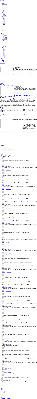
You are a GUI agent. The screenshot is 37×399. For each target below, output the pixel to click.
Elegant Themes (3, 398)
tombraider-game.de (3, 391)
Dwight (2, 380)
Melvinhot (3, 238)
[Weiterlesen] (27, 160)
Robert (1, 148)
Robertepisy (3, 185)
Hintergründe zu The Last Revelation (8, 85)
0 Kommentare (13, 85)
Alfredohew (3, 368)
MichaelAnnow (3, 249)
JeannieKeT (3, 166)
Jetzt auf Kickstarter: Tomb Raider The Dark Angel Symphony (8, 148)
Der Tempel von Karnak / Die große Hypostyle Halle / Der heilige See (23, 95)
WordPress (9, 398)
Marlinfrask (3, 253)
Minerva (1, 85)
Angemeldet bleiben (2, 145)
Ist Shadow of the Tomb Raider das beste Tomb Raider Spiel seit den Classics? (10, 149)
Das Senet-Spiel (2, 116)
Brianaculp (2, 155)
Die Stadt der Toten (3, 111)
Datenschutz (2, 394)
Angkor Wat (2, 84)
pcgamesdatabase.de (3, 392)
